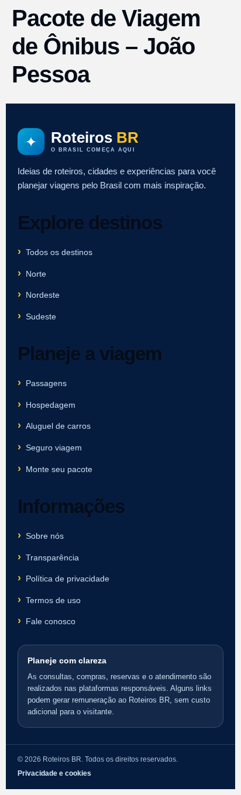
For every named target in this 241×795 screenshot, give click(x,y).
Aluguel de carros (58, 426)
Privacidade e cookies (54, 773)
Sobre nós (45, 536)
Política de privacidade (67, 578)
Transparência (52, 557)
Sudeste (41, 316)
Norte (36, 273)
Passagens (46, 383)
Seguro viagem (54, 447)
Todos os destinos (59, 252)
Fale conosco (50, 621)
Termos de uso (53, 600)
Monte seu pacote (59, 469)
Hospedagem (50, 404)
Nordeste (43, 295)
